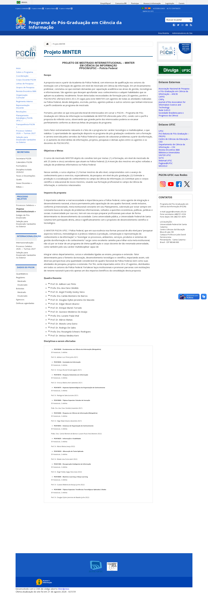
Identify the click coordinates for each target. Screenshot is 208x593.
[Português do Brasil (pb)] (142, 8)
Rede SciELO (164, 110)
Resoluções (21, 111)
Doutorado (22, 285)
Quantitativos (22, 273)
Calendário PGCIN (24, 162)
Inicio (18, 68)
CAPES (162, 96)
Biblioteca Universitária (169, 152)
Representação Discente (23, 106)
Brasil (24, 2)
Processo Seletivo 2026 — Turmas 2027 (26, 132)
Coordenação (22, 76)
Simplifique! (105, 3)
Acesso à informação (152, 3)
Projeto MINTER (59, 44)
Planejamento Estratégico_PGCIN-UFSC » (24, 118)
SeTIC (161, 157)
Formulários (21, 166)
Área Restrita (163, 33)
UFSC (161, 131)
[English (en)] (146, 8)
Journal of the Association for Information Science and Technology (172, 105)
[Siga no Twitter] (178, 25)
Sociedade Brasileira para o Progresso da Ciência (171, 114)
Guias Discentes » (24, 183)
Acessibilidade (159, 8)
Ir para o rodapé (65, 8)
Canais (181, 3)
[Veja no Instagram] (187, 25)
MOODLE (163, 166)
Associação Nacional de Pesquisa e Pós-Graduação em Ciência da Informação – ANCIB (174, 91)
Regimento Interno (24, 101)
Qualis (19, 179)
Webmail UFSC (165, 160)
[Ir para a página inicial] (46, 44)
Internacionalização (24, 242)
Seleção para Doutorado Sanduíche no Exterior (26, 139)
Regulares (20, 277)
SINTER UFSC (165, 155)
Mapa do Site (148, 11)
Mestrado (22, 281)
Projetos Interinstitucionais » (26, 210)
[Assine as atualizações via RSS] (191, 25)
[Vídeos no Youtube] (182, 25)
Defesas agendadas (25, 303)
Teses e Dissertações (25, 175)
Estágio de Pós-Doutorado (23, 216)
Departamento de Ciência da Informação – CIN (172, 145)
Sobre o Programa (24, 72)
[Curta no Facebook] (174, 25)
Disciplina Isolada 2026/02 (24, 170)
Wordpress (63, 588)
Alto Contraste (173, 8)
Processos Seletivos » (26, 205)
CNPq (161, 99)
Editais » (19, 187)
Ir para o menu (37, 8)
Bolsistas (20, 288)
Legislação (169, 3)
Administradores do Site (182, 33)
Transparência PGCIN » (25, 125)
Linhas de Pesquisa (24, 83)
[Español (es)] (149, 8)
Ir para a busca (51, 8)
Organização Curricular (22, 96)
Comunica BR (120, 3)
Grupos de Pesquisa (25, 87)
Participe (135, 3)
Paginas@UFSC (166, 163)
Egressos (20, 299)
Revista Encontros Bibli (26, 91)
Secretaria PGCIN (23, 158)
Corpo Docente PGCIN (26, 79)
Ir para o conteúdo (23, 8)
